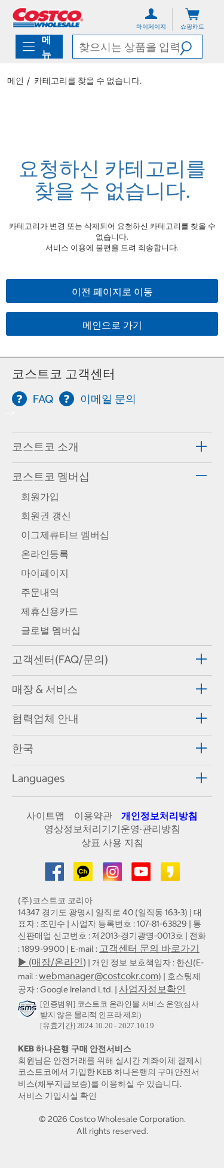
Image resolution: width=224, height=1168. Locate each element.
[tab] (112, 446)
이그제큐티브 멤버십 (65, 535)
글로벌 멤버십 (51, 630)
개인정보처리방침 (159, 815)
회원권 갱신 (46, 516)
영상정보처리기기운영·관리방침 (112, 829)
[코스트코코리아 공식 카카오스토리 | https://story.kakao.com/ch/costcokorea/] (170, 875)
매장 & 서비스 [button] (45, 689)
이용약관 (93, 815)
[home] (48, 17)
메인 (15, 80)
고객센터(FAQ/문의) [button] (60, 659)
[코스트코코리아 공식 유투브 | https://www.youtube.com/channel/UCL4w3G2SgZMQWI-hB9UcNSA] (142, 875)
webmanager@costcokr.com (98, 976)
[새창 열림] (29, 1011)
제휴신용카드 (49, 611)
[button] (191, 46)
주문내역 (40, 592)
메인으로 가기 (112, 325)
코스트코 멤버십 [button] (51, 476)
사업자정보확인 (152, 989)
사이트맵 (45, 815)
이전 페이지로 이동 (112, 292)
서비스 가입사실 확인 (57, 1095)
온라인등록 (45, 554)
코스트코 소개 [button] (45, 446)
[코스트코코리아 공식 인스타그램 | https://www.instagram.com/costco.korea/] (113, 875)
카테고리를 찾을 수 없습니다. (88, 80)
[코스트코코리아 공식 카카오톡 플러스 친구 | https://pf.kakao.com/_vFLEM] (84, 875)
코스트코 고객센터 (63, 374)
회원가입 (40, 496)
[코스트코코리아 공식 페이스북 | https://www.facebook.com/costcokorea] (55, 875)
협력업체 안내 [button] (45, 718)
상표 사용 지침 (112, 842)
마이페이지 (45, 573)
